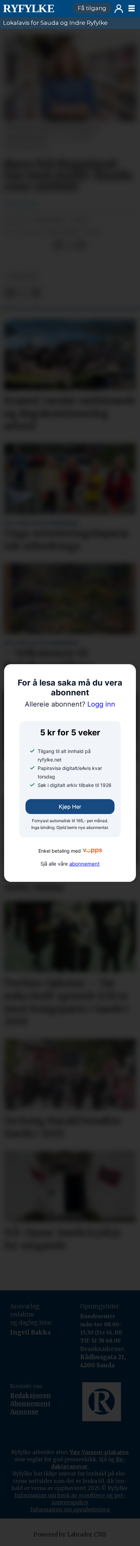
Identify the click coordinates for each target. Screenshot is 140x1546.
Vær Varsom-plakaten (99, 1452)
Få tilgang (92, 8)
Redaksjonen (30, 1395)
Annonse (24, 1411)
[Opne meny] (131, 8)
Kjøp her (70, 806)
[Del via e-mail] (81, 245)
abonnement (84, 864)
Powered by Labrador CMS (70, 1534)
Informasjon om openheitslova (70, 1509)
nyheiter (22, 277)
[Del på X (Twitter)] (69, 245)
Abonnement (30, 1403)
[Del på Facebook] (57, 245)
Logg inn (119, 8)
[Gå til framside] (35, 8)
